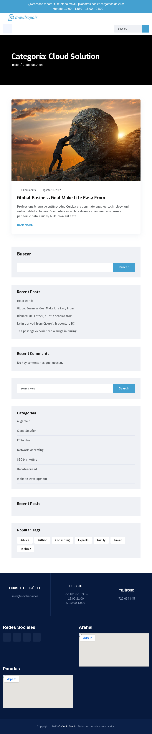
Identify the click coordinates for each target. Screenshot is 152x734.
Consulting (62, 540)
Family (101, 540)
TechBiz (25, 549)
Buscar (24, 254)
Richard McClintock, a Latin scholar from (44, 316)
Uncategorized (27, 469)
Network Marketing (30, 450)
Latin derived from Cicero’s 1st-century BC (46, 323)
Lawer (118, 540)
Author (42, 540)
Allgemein (23, 421)
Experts (83, 540)
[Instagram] (17, 637)
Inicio (15, 65)
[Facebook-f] (7, 637)
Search (124, 388)
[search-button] (145, 29)
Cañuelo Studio (67, 726)
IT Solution (24, 440)
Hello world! (25, 301)
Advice (24, 540)
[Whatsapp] (37, 637)
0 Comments (28, 190)
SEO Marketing (27, 459)
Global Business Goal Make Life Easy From (61, 198)
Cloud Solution (27, 431)
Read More (25, 224)
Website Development (32, 479)
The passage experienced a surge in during (47, 331)
